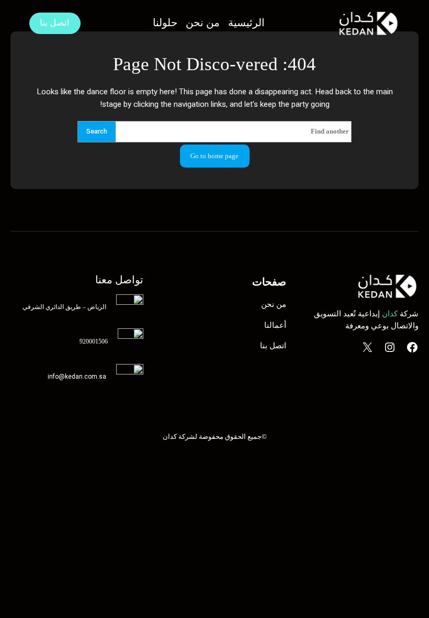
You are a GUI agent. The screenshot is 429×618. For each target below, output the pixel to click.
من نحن (273, 304)
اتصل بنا (55, 23)
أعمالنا (275, 325)
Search (96, 131)
